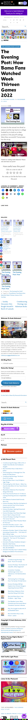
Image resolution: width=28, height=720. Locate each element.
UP (12, 717)
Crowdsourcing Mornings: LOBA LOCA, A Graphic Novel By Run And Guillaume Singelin (14, 464)
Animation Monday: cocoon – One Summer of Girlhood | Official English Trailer (13, 526)
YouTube (3, 297)
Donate (9, 418)
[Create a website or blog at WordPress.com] (25, 713)
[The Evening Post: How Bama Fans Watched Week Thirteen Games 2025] (6, 223)
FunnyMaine (12, 293)
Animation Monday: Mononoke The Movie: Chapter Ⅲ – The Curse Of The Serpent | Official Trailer (15, 538)
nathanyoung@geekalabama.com (10, 355)
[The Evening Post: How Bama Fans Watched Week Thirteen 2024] (18, 223)
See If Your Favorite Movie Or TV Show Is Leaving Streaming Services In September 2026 (14, 495)
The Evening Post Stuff (11, 46)
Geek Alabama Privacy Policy (12, 713)
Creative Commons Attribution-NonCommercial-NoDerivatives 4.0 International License (12, 630)
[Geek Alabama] (14, 34)
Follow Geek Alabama (11, 383)
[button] (4, 717)
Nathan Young (8, 99)
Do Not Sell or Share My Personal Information (14, 395)
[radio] (7, 173)
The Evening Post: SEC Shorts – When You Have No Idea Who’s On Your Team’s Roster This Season (15, 486)
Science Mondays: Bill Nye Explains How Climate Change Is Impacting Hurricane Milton (17, 586)
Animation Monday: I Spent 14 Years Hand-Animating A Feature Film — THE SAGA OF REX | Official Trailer (15, 532)
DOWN (16, 717)
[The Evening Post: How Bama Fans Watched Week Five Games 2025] (6, 241)
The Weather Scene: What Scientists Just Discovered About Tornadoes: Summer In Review (17, 603)
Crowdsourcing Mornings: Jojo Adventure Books (21, 304)
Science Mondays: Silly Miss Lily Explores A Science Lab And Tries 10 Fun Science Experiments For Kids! (15, 505)
